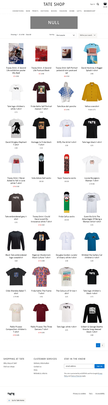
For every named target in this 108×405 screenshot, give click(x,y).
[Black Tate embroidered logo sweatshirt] (16, 241)
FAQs (35, 370)
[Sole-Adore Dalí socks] (41, 164)
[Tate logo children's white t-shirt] (16, 92)
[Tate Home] (18, 394)
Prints (35, 11)
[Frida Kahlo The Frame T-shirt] (41, 277)
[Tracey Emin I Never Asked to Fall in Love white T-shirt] (16, 164)
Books (54, 11)
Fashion (63, 11)
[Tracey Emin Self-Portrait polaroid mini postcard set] (67, 53)
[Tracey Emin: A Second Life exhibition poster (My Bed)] (16, 53)
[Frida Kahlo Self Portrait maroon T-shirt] (41, 92)
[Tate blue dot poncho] (67, 92)
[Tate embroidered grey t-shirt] (16, 202)
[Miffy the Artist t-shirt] (67, 128)
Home (72, 11)
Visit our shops (9, 367)
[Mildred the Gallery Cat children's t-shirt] (92, 241)
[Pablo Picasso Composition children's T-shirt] (16, 312)
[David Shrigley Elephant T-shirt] (16, 128)
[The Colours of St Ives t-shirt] (67, 277)
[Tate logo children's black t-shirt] (92, 277)
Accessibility (100, 394)
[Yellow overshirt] (92, 92)
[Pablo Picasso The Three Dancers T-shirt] (41, 312)
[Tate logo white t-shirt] (67, 312)
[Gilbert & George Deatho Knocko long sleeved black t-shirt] (92, 312)
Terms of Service (76, 376)
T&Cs (91, 394)
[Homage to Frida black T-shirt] (41, 128)
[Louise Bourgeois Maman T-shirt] (92, 164)
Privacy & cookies (79, 394)
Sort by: (52, 34)
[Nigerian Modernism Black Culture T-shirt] (41, 241)
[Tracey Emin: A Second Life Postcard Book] (41, 53)
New (28, 11)
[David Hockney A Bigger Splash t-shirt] (92, 53)
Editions (45, 11)
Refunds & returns (40, 373)
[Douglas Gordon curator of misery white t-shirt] (67, 241)
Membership (89, 11)
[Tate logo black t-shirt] (92, 128)
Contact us (37, 367)
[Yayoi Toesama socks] (67, 164)
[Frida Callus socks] (67, 202)
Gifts (79, 11)
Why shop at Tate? (10, 363)
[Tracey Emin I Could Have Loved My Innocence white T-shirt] (41, 202)
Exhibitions (18, 11)
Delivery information (41, 363)
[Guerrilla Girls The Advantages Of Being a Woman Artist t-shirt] (92, 202)
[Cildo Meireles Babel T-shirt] (16, 277)
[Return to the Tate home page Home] (54, 5)
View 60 (28, 34)
